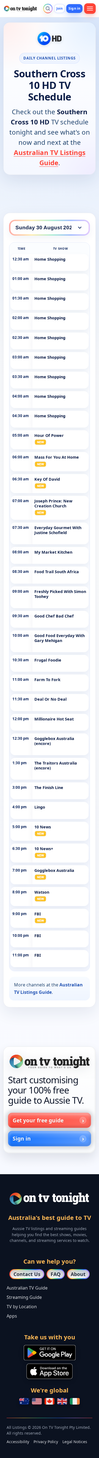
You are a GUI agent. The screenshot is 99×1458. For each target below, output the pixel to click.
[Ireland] (75, 1401)
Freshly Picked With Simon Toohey (60, 594)
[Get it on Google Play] (50, 1352)
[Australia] (24, 1401)
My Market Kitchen (53, 552)
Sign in (74, 8)
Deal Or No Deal (50, 699)
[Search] (48, 8)
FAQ (56, 1274)
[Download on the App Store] (49, 1371)
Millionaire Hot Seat (54, 719)
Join (59, 8)
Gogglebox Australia (54, 870)
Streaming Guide (24, 1297)
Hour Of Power (49, 435)
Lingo (39, 807)
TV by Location (22, 1307)
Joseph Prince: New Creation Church (53, 503)
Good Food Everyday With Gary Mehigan (59, 638)
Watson (41, 892)
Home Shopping (49, 259)
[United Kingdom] (62, 1401)
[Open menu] (90, 8)
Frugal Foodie (47, 660)
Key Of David (47, 479)
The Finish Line (48, 787)
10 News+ (43, 848)
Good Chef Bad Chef (54, 616)
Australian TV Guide (27, 1288)
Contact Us (26, 1274)
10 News (42, 826)
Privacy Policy (46, 1441)
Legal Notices (74, 1441)
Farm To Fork (47, 679)
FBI (37, 913)
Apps (12, 1316)
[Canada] (49, 1401)
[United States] (37, 1401)
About (78, 1274)
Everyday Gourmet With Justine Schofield (57, 530)
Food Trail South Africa (56, 571)
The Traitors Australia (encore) (55, 765)
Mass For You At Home (56, 457)
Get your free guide (38, 1120)
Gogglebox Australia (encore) (54, 741)
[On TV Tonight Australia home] (49, 1061)
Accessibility (18, 1441)
